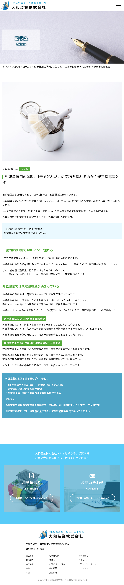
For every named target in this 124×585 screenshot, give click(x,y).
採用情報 (53, 572)
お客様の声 (54, 555)
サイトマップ (84, 568)
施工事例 (30, 555)
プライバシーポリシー (88, 564)
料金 (28, 572)
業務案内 (30, 560)
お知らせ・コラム (20, 66)
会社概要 (53, 568)
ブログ (52, 560)
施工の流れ (31, 564)
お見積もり (83, 555)
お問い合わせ (84, 560)
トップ (5, 66)
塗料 (28, 568)
